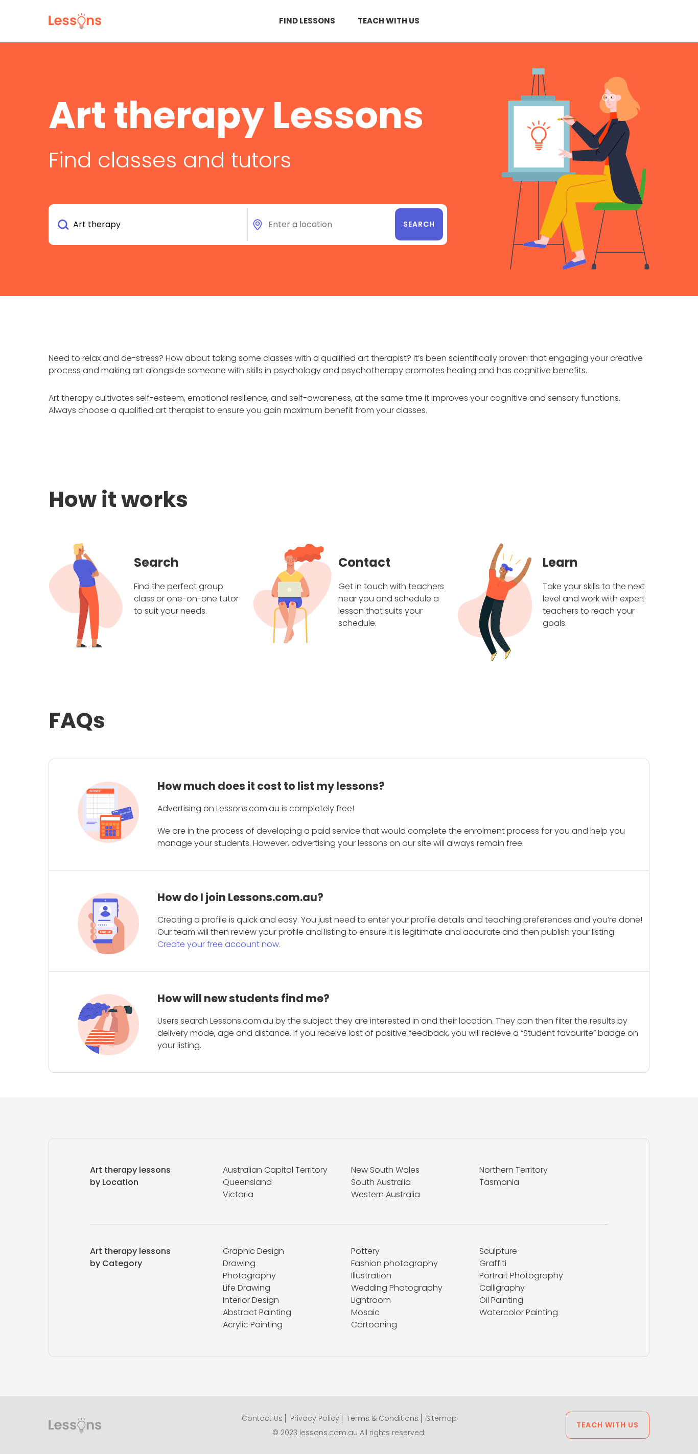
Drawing (239, 1263)
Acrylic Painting (253, 1324)
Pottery (365, 1251)
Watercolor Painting (518, 1312)
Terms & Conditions (382, 1418)
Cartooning (374, 1324)
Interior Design (251, 1300)
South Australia (381, 1182)
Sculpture (498, 1251)
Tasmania (499, 1182)
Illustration (371, 1275)
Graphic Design (253, 1251)
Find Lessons (307, 20)
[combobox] (150, 224)
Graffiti (492, 1263)
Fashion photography (394, 1263)
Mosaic (365, 1312)
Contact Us (262, 1418)
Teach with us (389, 20)
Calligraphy (502, 1288)
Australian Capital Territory (275, 1170)
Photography (249, 1275)
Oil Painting (501, 1300)
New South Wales (385, 1170)
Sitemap (441, 1418)
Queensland (247, 1182)
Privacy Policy (314, 1418)
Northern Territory (513, 1170)
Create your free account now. (219, 944)
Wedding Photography (397, 1288)
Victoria (238, 1194)
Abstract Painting (257, 1312)
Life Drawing (246, 1288)
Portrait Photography (521, 1275)
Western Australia (385, 1194)
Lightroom (371, 1300)
